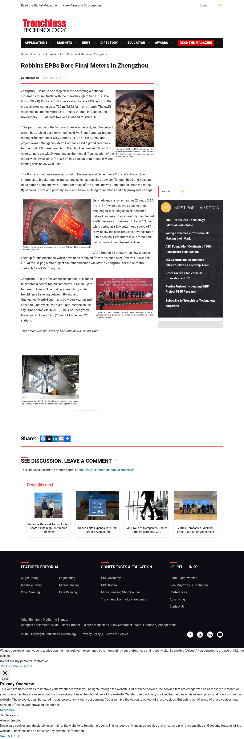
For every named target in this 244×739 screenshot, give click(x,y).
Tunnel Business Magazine (89, 625)
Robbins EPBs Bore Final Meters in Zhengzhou (84, 65)
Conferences (178, 592)
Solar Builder (59, 625)
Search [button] (221, 5)
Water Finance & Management (155, 625)
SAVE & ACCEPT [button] (11, 736)
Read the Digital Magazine (39, 5)
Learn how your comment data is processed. (105, 470)
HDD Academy (111, 578)
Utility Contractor (121, 625)
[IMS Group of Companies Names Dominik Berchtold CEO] (146, 505)
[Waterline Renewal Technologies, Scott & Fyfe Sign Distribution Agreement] (48, 505)
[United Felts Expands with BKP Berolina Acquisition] (97, 505)
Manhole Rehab (32, 585)
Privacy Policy (91, 634)
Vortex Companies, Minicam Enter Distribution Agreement (195, 530)
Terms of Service (116, 634)
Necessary (12, 715)
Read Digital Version (183, 578)
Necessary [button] (7, 710)
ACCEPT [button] (29, 666)
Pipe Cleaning (30, 592)
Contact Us (177, 606)
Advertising (177, 599)
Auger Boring (30, 578)
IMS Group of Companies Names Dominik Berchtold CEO (147, 530)
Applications (36, 43)
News (86, 43)
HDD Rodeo (109, 585)
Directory (109, 43)
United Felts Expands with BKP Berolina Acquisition (97, 530)
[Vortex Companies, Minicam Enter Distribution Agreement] (195, 505)
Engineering (67, 578)
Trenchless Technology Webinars (123, 599)
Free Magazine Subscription (82, 5)
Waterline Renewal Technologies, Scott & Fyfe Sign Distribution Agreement (48, 528)
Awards (161, 43)
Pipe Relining (68, 592)
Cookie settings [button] (11, 666)
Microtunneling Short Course (120, 592)
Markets (64, 43)
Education (136, 43)
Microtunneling (69, 585)
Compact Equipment (35, 625)
